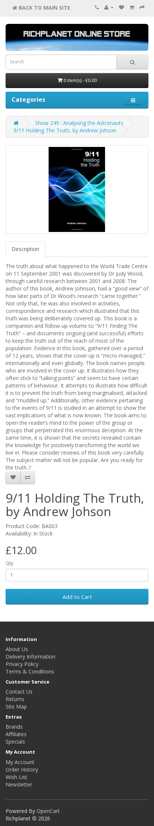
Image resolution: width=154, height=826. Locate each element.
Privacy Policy (22, 664)
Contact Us (19, 691)
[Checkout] (142, 7)
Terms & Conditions (30, 671)
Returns (15, 699)
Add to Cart (77, 596)
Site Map (16, 706)
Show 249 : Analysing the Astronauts (79, 122)
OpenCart (48, 810)
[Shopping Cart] (131, 7)
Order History (22, 769)
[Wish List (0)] (121, 7)
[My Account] (109, 7)
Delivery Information (30, 656)
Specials (15, 741)
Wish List (16, 777)
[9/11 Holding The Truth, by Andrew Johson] (77, 189)
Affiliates (16, 734)
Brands (14, 726)
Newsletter (19, 784)
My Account (20, 762)
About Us (17, 649)
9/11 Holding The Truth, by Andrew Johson (64, 130)
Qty (9, 563)
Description (25, 248)
